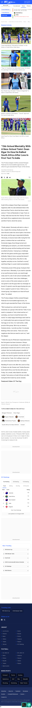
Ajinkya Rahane (25, 420)
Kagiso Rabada (9, 417)
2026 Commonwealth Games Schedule (14, 562)
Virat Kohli (21, 417)
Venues (4, 644)
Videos (4, 639)
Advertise (3, 691)
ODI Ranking (16, 481)
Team (4, 485)
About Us (11, 691)
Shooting (5, 683)
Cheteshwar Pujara (10, 420)
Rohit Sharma (8, 570)
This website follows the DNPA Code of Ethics (12, 700)
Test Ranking (6, 481)
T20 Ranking (26, 481)
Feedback (18, 691)
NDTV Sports (26, 433)
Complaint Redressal (13, 694)
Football (15, 431)
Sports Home (4, 21)
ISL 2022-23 (6, 652)
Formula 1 (5, 675)
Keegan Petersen (7, 413)
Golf (13, 679)
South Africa (12, 496)
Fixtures (5, 633)
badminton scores (10, 433)
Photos (29, 6)
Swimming (14, 683)
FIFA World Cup (8, 549)
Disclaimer (25, 691)
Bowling (18, 485)
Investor (3, 694)
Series (19, 631)
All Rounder (26, 485)
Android (12, 440)
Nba (18, 679)
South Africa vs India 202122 (15, 21)
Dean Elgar (17, 413)
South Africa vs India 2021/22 (10, 424)
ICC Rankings (8, 566)
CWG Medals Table (9, 553)
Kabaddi (25, 679)
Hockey (20, 675)
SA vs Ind (5, 6)
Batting (11, 485)
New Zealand (12, 499)
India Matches (5, 12)
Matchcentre (6, 666)
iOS (16, 440)
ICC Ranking (20, 644)
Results (19, 633)
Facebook (9, 436)
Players (19, 641)
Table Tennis (23, 683)
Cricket (23, 424)
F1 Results (18, 433)
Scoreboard (16, 6)
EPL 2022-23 (20, 652)
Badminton (6, 679)
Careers (22, 694)
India (10, 503)
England (11, 506)
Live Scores (6, 631)
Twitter (23, 436)
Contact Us (4, 697)
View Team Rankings (16, 510)
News (23, 6)
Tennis (13, 675)
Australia (11, 493)
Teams (4, 641)
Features (19, 639)
